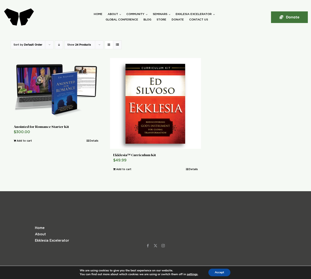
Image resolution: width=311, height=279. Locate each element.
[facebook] (148, 245)
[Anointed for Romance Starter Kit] (56, 89)
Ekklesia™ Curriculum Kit (134, 155)
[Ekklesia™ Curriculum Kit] (155, 103)
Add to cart (24, 141)
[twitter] (155, 245)
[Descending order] (59, 45)
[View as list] (117, 45)
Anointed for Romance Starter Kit (41, 127)
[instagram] (163, 245)
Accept (219, 272)
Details (93, 141)
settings (192, 274)
